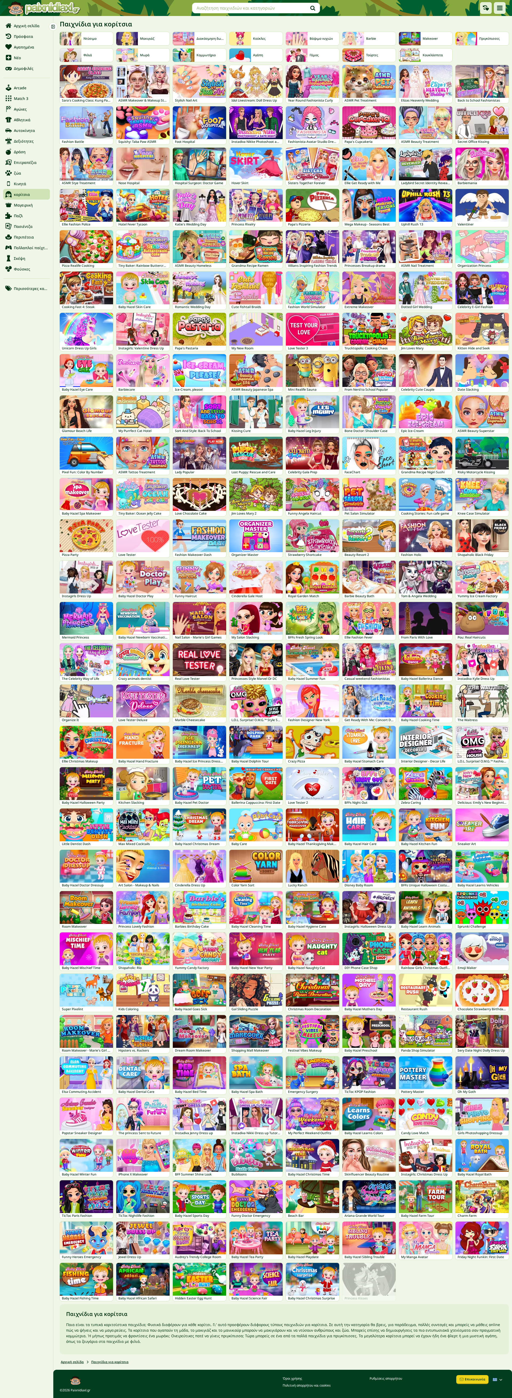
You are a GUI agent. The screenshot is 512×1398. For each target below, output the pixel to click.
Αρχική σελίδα (72, 1362)
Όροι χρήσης (292, 1378)
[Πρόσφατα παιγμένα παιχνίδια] (486, 8)
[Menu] (500, 8)
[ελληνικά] (498, 1379)
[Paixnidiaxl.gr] (44, 8)
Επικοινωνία (475, 1379)
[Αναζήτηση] (313, 8)
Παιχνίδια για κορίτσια (110, 1362)
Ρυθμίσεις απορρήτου (386, 1378)
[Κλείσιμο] (53, 26)
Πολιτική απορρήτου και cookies (307, 1385)
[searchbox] (256, 8)
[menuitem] (26, 25)
